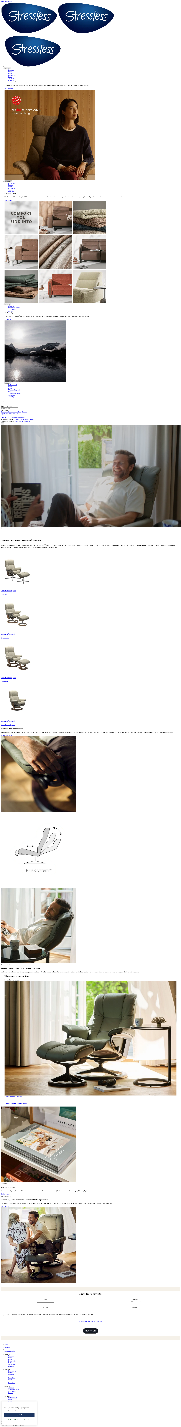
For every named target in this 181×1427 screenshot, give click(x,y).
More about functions (7, 735)
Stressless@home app (14, 393)
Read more (8, 319)
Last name (135, 1307)
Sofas (10, 72)
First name (46, 1307)
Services (7, 383)
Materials (11, 186)
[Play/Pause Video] (1, 528)
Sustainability (12, 309)
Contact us (11, 395)
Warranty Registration (14, 390)
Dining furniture (22, 412)
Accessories (11, 78)
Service (10, 311)
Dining (10, 73)
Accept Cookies (19, 1414)
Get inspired (8, 200)
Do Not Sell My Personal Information (19, 1419)
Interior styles (12, 183)
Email (45, 1299)
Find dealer (11, 388)
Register (90, 1331)
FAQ (9, 391)
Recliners (11, 70)
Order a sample (12, 385)
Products (7, 68)
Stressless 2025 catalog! (22, 421)
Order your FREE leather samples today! (13, 417)
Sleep (10, 77)
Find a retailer (5, 1206)
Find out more (9, 88)
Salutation (135, 1299)
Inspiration (8, 181)
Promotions (11, 191)
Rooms (10, 185)
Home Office (12, 75)
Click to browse (5, 1194)
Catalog (10, 190)
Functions (11, 80)
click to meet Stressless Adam (24, 419)
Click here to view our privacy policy (90, 1321)
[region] (19, 1413)
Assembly (11, 397)
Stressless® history (14, 308)
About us (7, 304)
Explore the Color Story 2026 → (10, 413)
